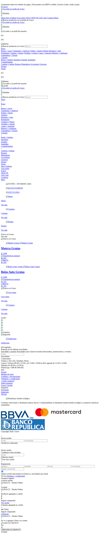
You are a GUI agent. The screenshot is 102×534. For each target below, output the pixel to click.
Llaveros (43, 64)
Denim (3, 162)
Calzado (4, 133)
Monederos (25, 64)
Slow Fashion (11, 18)
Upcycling (21, 18)
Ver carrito (5, 503)
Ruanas (18, 64)
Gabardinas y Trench (9, 55)
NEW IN (35, 18)
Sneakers (17, 60)
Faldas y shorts (36, 51)
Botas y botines (7, 60)
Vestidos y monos (31, 53)
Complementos (7, 146)
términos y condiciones (16, 476)
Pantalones (5, 53)
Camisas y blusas (16, 53)
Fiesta (3, 164)
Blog (56, 18)
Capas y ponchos (45, 53)
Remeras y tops (55, 51)
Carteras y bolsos (7, 64)
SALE (28, 18)
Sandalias (31, 60)
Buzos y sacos (6, 51)
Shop (3, 18)
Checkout (5, 514)
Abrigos (45, 51)
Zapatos (24, 60)
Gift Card (43, 18)
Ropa (3, 104)
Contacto (50, 18)
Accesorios (34, 64)
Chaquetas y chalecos (21, 51)
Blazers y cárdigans (59, 53)
